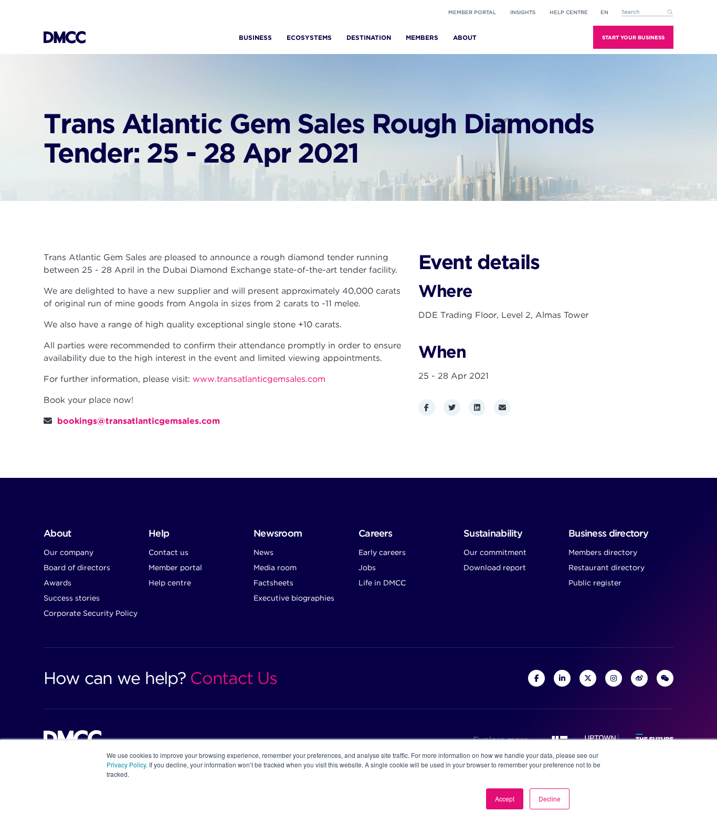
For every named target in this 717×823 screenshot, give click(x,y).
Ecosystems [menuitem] (309, 37)
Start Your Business (633, 37)
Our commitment (494, 552)
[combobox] (647, 12)
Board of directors (77, 567)
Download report (494, 567)
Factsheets (273, 583)
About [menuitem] (465, 37)
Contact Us (233, 678)
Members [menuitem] (422, 37)
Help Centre (569, 12)
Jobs (367, 567)
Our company (68, 552)
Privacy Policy (126, 764)
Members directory (602, 552)
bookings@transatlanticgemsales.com (138, 421)
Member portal (472, 12)
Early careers (382, 552)
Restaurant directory (606, 567)
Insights (522, 12)
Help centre (170, 583)
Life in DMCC (382, 583)
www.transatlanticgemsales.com (259, 379)
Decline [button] (550, 798)
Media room (275, 567)
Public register (594, 583)
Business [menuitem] (255, 37)
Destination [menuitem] (368, 37)
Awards (57, 583)
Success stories (72, 598)
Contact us (168, 552)
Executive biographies (294, 598)
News (263, 552)
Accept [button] (504, 798)
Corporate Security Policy (91, 613)
